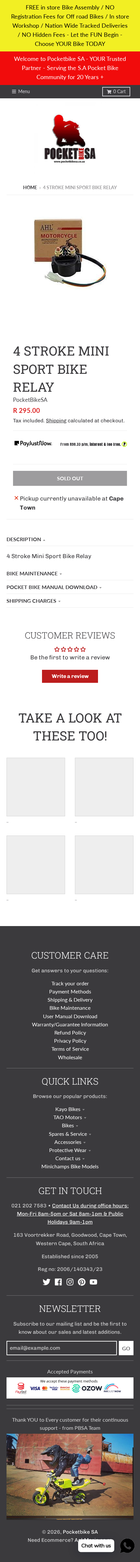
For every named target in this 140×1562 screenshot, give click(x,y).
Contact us (67, 1158)
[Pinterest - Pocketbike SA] (82, 1282)
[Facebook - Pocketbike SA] (58, 1282)
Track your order (70, 983)
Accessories (67, 1142)
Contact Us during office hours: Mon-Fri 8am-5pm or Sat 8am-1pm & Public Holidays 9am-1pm (73, 1214)
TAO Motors (67, 1117)
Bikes (68, 1125)
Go (126, 1348)
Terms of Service (70, 1049)
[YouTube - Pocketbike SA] (93, 1282)
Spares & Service (68, 1134)
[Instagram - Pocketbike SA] (70, 1282)
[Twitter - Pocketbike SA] (46, 1282)
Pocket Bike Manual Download (52, 587)
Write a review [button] (70, 676)
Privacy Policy (70, 1040)
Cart (119, 91)
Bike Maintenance (32, 573)
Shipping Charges (31, 601)
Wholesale (70, 1057)
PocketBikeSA (30, 399)
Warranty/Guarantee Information (70, 1024)
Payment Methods (70, 991)
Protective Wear (68, 1150)
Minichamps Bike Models (70, 1166)
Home (30, 187)
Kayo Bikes (67, 1109)
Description (24, 539)
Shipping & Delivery (70, 999)
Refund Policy (70, 1032)
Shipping (56, 420)
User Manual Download (70, 1016)
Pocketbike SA (80, 1532)
